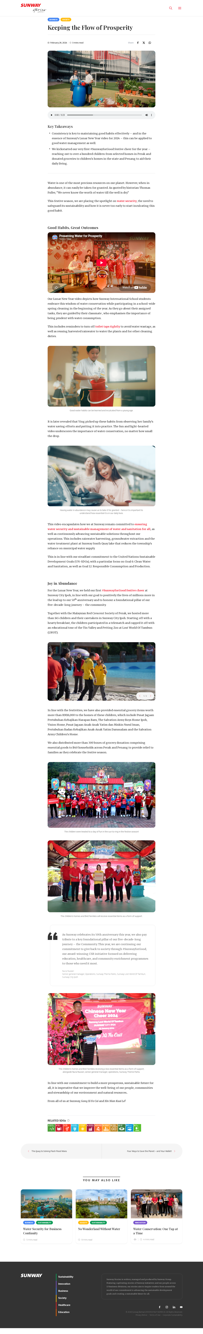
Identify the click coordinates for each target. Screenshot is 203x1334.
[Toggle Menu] (179, 8)
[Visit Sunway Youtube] (181, 1307)
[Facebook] (138, 43)
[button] (140, 696)
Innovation (140, 1223)
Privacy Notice (141, 1315)
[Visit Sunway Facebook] (159, 1307)
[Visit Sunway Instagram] (167, 1307)
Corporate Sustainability (172, 1315)
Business (53, 19)
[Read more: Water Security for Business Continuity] (46, 1203)
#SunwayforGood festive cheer (123, 590)
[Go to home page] (33, 8)
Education (63, 1312)
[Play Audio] (161, 8)
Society (65, 19)
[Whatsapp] (150, 43)
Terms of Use (155, 1315)
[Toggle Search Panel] (170, 8)
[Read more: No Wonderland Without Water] (101, 1203)
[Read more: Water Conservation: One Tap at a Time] (156, 1203)
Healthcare (64, 1304)
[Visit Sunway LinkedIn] (174, 1307)
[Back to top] (195, 1260)
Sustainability (44, 1223)
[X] (144, 43)
